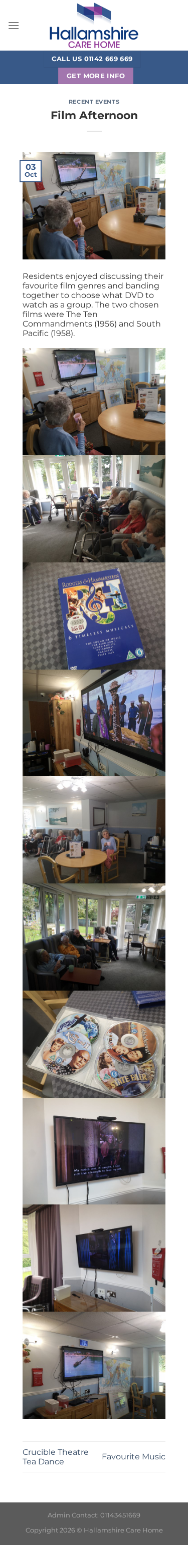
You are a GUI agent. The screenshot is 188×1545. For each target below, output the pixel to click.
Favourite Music (133, 1456)
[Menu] (14, 25)
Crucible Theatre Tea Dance (56, 1456)
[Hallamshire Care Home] (94, 25)
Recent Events (94, 101)
